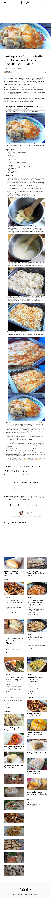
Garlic (42, 496)
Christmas (22, 496)
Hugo (8, 71)
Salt (28, 499)
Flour (39, 496)
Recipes (14, 894)
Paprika (10, 499)
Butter (17, 496)
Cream (31, 496)
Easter (35, 496)
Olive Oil (42, 498)
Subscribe (37, 489)
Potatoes (24, 499)
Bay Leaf (13, 496)
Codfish (27, 496)
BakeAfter (20, 885)
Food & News (21, 894)
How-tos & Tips (30, 575)
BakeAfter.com (24, 459)
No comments (13, 68)
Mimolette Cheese (20, 498)
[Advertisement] (25, 14)
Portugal (19, 499)
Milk (14, 498)
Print (44, 111)
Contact (36, 894)
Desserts (6, 575)
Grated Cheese (8, 498)
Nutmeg (37, 498)
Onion (6, 499)
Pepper (14, 499)
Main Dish (8, 597)
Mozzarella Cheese (30, 498)
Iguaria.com (28, 461)
